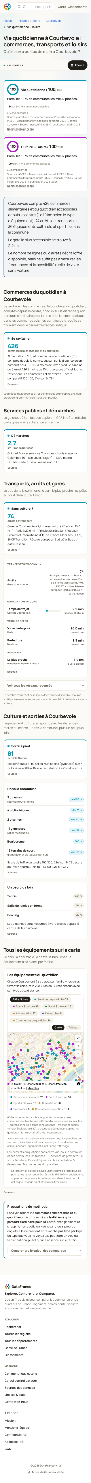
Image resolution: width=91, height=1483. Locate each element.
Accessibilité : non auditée (48, 1472)
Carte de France (16, 1348)
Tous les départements (21, 1341)
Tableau (73, 1027)
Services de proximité (53, 999)
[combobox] (37, 6)
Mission (10, 1421)
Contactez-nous (16, 1402)
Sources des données (20, 1388)
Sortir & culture (27, 1006)
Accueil (8, 21)
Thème (77, 65)
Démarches (53, 1013)
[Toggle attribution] (78, 1083)
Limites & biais (15, 1395)
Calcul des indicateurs (21, 1381)
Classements (77, 7)
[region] (45, 1063)
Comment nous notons (21, 1374)
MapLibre (33, 1088)
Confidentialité (16, 1435)
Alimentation (26, 1013)
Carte (58, 1027)
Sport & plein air (59, 1006)
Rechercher (13, 1327)
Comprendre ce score (20, 129)
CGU (8, 1449)
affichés (20, 999)
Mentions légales (17, 1428)
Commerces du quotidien (33, 1020)
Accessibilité (14, 1442)
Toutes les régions (17, 1334)
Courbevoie (54, 21)
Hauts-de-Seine (29, 21)
